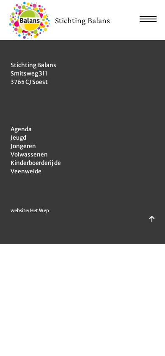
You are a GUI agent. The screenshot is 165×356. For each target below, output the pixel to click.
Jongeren (23, 146)
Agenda (21, 129)
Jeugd (18, 137)
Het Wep (39, 210)
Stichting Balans (82, 20)
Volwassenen (29, 154)
